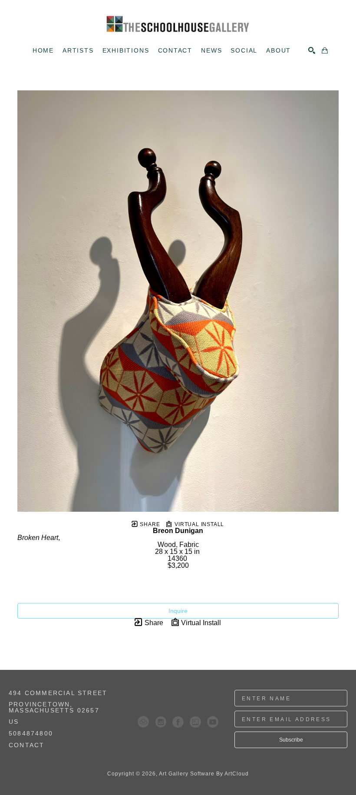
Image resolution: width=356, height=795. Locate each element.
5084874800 (31, 733)
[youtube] (212, 722)
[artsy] (195, 722)
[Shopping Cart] (325, 50)
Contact (26, 745)
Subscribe (291, 740)
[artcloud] (143, 722)
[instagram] (160, 722)
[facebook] (178, 722)
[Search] (311, 50)
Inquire (178, 610)
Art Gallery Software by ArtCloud (204, 774)
